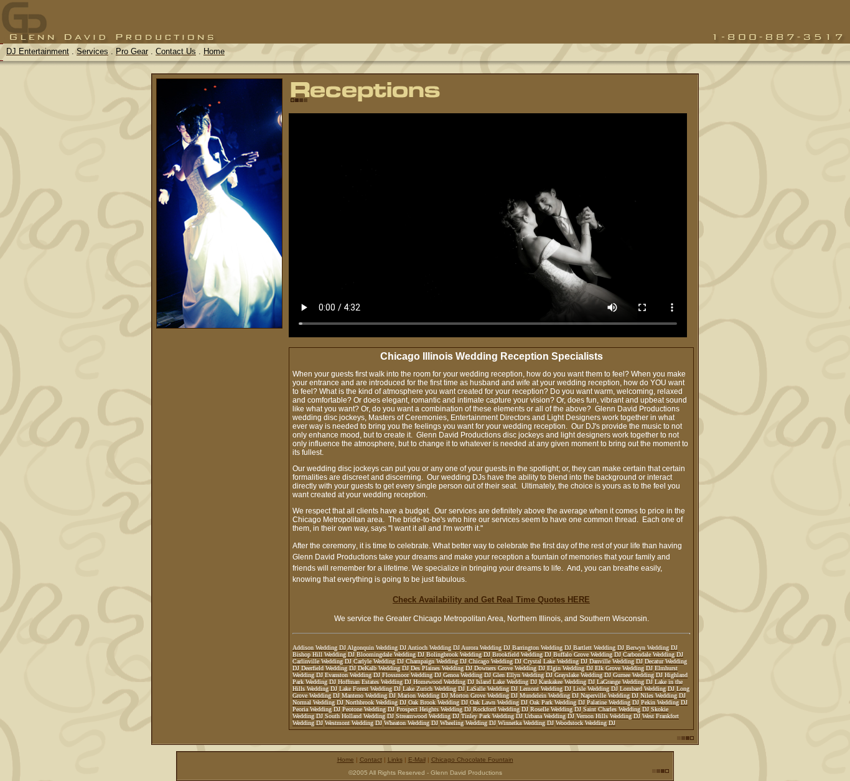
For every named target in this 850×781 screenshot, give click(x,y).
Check (483, 599)
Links (395, 759)
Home (345, 759)
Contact (371, 759)
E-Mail (417, 759)
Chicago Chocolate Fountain (472, 759)
